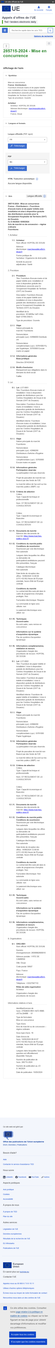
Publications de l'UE (11, 1248)
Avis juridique (8, 1189)
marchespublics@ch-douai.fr (30, 250)
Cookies (6, 1194)
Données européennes (12, 1234)
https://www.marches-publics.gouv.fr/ (29, 537)
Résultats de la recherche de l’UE (16, 1239)
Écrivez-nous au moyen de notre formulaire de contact (25, 1293)
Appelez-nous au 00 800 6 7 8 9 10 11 (18, 1283)
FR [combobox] (11, 140)
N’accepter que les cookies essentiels (28, 1342)
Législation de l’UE (10, 1229)
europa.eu (24, 1272)
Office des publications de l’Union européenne (23, 1142)
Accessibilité (8, 1199)
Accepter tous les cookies (22, 1334)
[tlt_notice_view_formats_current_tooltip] (44, 196)
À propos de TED (10, 1212)
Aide (5, 1159)
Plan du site (8, 1216)
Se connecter (38, 10)
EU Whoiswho (8, 1243)
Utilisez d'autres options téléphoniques (18, 1288)
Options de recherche (43, 36)
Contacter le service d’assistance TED (18, 1164)
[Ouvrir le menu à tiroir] (6, 46)
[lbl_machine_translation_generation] (37, 179)
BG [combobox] (11, 162)
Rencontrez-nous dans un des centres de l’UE (21, 1298)
